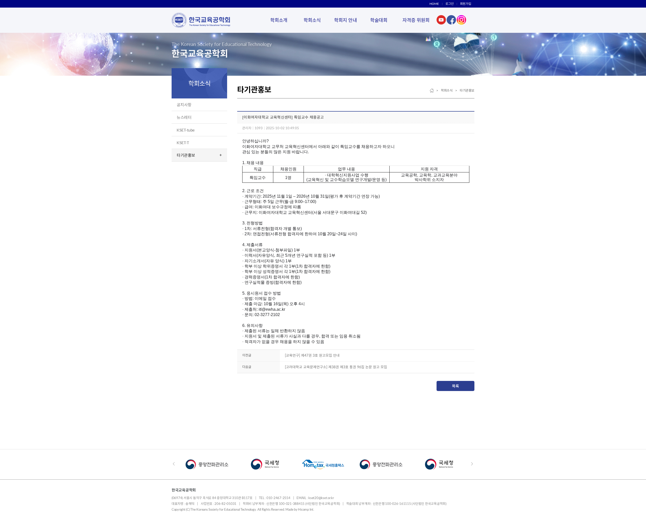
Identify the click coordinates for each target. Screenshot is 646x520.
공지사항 (184, 104)
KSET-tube (186, 129)
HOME (434, 4)
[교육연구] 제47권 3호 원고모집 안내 (312, 355)
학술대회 (378, 20)
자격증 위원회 (415, 20)
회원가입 (465, 4)
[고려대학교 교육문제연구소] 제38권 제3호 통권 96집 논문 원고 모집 (336, 367)
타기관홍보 (186, 155)
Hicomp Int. (306, 509)
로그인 (449, 4)
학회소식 (312, 20)
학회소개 (278, 20)
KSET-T (183, 142)
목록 (455, 386)
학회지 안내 (345, 20)
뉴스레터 (184, 117)
